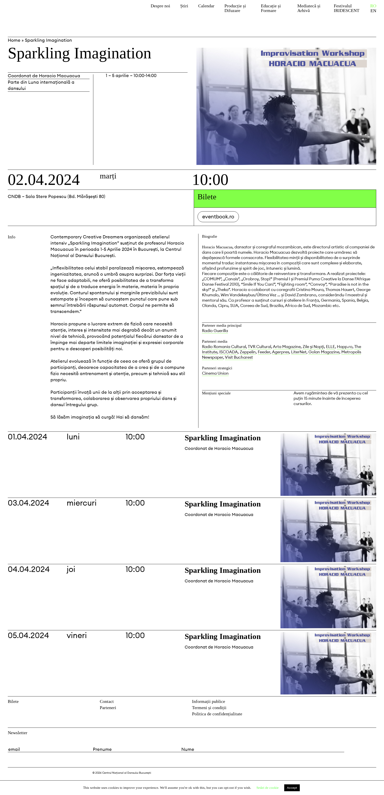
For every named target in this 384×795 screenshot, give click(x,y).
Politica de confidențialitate (217, 713)
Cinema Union (215, 373)
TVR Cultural (259, 346)
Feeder (264, 351)
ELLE (330, 346)
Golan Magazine (323, 351)
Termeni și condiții (209, 707)
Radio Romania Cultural (224, 346)
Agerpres (280, 351)
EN (373, 10)
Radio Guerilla (215, 330)
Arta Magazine (287, 346)
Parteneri (108, 707)
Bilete (13, 701)
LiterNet (298, 351)
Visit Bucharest (239, 357)
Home (14, 40)
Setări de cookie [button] (267, 787)
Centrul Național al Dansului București (42, 12)
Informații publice (208, 701)
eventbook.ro (218, 216)
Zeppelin (248, 351)
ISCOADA (228, 351)
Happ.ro (344, 346)
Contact (107, 701)
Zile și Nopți (313, 346)
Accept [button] (292, 787)
